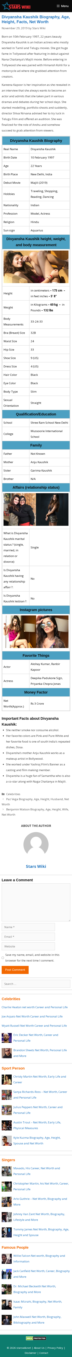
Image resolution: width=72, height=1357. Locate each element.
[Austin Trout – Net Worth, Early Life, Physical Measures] (7, 1125)
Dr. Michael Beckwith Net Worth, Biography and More (34, 1289)
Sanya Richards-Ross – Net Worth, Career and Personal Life (40, 1094)
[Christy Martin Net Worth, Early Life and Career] (7, 1080)
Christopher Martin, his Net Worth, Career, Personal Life (41, 1186)
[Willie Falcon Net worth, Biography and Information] (7, 1259)
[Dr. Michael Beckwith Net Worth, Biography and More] (7, 1289)
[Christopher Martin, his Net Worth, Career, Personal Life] (7, 1187)
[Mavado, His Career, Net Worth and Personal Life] (7, 1171)
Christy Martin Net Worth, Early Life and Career (39, 1079)
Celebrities (13, 794)
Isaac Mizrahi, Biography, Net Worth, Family (37, 1304)
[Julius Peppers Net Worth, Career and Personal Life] (7, 1110)
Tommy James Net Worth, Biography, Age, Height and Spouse (41, 1232)
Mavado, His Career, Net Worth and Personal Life (36, 1171)
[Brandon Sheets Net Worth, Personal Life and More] (7, 1053)
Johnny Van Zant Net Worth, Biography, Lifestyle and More (39, 1217)
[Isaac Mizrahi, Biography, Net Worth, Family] (7, 1305)
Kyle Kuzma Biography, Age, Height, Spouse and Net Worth (37, 1140)
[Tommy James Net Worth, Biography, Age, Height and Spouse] (7, 1232)
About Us (39, 1347)
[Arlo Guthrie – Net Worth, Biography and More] (7, 1202)
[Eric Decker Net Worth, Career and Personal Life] (7, 1038)
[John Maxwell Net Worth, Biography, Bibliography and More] (7, 1320)
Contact (43, 1352)
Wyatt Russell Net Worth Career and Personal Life (34, 1026)
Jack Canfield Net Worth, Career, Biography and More (41, 1274)
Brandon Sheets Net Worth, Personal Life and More (40, 1053)
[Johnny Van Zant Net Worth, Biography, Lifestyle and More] (7, 1217)
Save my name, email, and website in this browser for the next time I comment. (32, 957)
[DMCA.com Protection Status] (36, 1339)
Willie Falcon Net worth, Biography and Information (39, 1258)
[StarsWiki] (16, 6)
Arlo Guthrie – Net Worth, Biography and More (40, 1201)
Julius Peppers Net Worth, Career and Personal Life (38, 1110)
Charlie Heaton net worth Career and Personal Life (35, 1007)
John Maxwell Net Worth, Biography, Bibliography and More (37, 1319)
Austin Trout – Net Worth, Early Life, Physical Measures (37, 1125)
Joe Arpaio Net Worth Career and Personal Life (32, 1016)
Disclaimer (31, 1352)
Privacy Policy (55, 1347)
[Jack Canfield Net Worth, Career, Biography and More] (7, 1274)
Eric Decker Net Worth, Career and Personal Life (35, 1037)
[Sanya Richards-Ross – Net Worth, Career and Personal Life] (7, 1095)
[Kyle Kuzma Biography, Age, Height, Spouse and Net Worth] (7, 1141)
